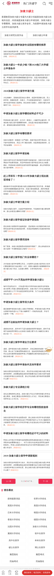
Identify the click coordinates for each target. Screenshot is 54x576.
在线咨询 (46, 572)
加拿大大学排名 (40, 526)
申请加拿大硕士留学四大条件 (18, 302)
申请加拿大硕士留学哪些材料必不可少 (23, 113)
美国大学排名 (40, 505)
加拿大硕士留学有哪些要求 (17, 133)
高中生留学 (14, 540)
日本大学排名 (14, 512)
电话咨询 (37, 572)
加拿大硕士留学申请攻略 (16, 153)
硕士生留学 (14, 547)
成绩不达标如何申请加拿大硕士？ (21, 322)
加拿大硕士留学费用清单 (16, 239)
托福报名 (40, 561)
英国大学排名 (14, 505)
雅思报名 (14, 554)
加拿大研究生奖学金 (14, 35)
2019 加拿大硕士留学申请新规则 (20, 455)
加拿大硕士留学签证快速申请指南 (21, 219)
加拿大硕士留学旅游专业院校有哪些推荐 (24, 45)
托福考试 (14, 561)
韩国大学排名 (40, 512)
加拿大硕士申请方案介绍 (16, 202)
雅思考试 (40, 554)
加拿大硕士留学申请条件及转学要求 (22, 364)
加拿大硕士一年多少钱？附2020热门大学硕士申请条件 (25, 66)
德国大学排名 (40, 519)
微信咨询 (27, 572)
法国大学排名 (14, 526)
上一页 (8, 481)
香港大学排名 (14, 519)
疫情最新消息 (14, 499)
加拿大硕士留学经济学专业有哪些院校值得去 (25, 409)
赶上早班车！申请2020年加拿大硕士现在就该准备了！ (25, 178)
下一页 (45, 481)
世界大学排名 (40, 499)
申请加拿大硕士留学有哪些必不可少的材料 (25, 433)
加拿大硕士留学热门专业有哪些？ (21, 257)
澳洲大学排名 (14, 533)
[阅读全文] (13, 56)
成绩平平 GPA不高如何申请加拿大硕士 (23, 279)
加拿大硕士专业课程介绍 (16, 387)
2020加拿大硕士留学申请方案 (18, 91)
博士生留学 (40, 547)
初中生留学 (40, 533)
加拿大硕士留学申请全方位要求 (19, 342)
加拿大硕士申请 (40, 35)
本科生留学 (40, 540)
